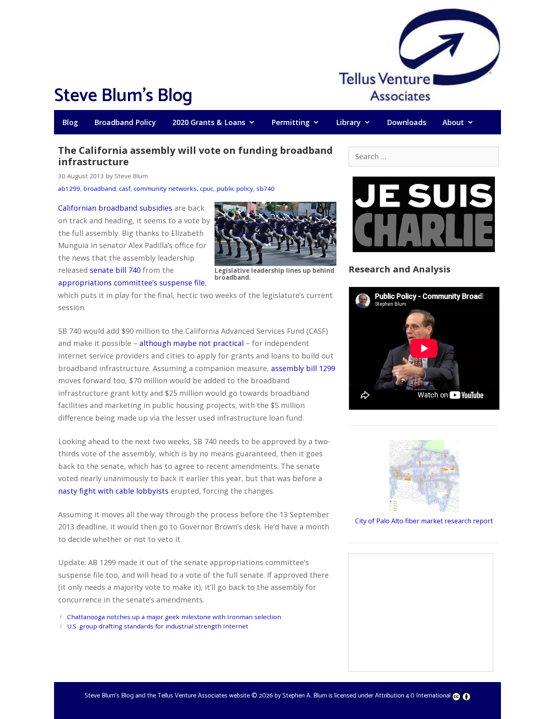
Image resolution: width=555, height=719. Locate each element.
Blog (70, 122)
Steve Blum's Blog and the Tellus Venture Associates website (167, 695)
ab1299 (69, 188)
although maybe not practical (191, 343)
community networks (165, 188)
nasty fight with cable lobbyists (113, 491)
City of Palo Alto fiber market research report (424, 520)
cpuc (206, 188)
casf (124, 188)
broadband (99, 188)
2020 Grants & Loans (208, 122)
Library (348, 122)
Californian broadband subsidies (115, 208)
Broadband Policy (125, 122)
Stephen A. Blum (304, 695)
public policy (235, 188)
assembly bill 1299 (303, 368)
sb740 (265, 188)
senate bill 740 (115, 270)
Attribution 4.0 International (413, 695)
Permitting (290, 122)
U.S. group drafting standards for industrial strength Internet (157, 626)
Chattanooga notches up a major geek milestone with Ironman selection (174, 617)
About (453, 122)
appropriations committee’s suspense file (131, 282)
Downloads (406, 122)
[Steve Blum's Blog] (419, 54)
